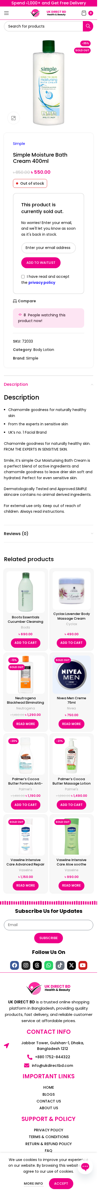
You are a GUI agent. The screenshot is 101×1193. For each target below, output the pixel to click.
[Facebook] (14, 965)
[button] (25, 643)
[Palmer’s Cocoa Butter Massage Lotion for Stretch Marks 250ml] (72, 755)
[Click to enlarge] (13, 118)
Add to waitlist (40, 262)
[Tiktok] (60, 965)
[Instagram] (25, 965)
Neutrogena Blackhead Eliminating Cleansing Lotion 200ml (25, 705)
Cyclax (71, 624)
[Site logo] (35, 12)
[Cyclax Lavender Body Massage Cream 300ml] (72, 590)
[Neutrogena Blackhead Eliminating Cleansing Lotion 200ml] (25, 675)
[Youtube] (82, 965)
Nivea (71, 708)
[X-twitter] (71, 965)
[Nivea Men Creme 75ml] (72, 675)
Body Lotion (43, 349)
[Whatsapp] (48, 965)
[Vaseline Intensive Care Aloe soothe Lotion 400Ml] (72, 836)
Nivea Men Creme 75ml (71, 700)
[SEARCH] (88, 26)
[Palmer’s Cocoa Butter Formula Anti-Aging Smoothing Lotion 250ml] (25, 755)
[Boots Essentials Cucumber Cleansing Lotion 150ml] (25, 592)
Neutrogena (25, 708)
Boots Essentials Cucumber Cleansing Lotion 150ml (25, 621)
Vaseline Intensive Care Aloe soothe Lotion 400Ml (71, 864)
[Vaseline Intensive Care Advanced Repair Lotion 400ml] (25, 836)
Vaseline (25, 870)
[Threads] (37, 965)
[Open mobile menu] (6, 13)
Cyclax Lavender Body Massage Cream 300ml (71, 618)
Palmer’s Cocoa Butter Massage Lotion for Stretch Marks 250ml (72, 786)
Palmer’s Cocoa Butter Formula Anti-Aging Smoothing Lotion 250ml (25, 786)
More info (34, 1183)
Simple (19, 143)
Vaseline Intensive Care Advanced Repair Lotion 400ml (25, 864)
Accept (61, 1183)
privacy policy (41, 282)
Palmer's (25, 789)
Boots (25, 627)
